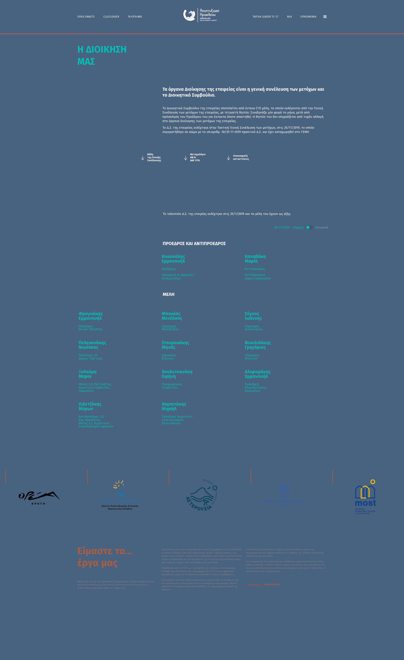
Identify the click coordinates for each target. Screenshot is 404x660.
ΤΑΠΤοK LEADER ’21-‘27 (265, 16)
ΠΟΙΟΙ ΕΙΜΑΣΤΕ (86, 16)
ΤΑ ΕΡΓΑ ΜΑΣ (135, 16)
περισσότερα (272, 584)
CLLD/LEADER (111, 16)
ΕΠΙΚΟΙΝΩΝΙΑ (308, 16)
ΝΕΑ (289, 16)
